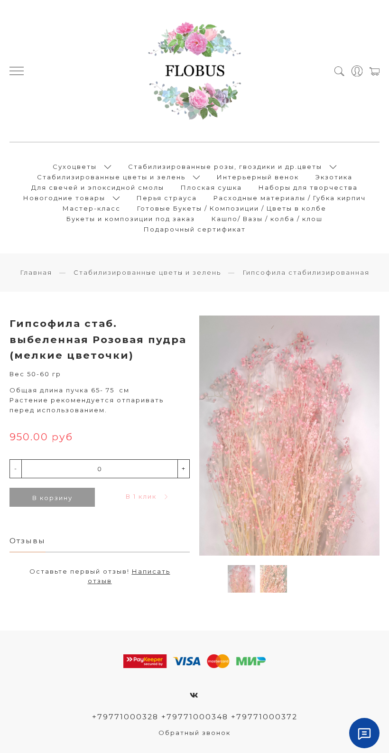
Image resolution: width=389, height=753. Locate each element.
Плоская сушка (211, 187)
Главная (36, 272)
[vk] (194, 695)
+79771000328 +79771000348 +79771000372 (194, 716)
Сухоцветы (75, 166)
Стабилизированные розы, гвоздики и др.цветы (225, 166)
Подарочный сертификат (195, 229)
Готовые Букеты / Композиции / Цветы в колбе (231, 208)
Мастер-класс (91, 208)
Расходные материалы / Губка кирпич (289, 198)
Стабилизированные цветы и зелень (111, 177)
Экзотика (333, 177)
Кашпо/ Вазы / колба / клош (267, 219)
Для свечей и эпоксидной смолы (97, 187)
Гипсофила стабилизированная (306, 272)
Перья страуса (167, 198)
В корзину (52, 498)
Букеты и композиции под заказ (130, 219)
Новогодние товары (64, 198)
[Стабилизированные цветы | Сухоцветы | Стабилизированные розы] (194, 71)
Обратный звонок (194, 732)
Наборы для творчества (308, 187)
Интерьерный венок (258, 177)
